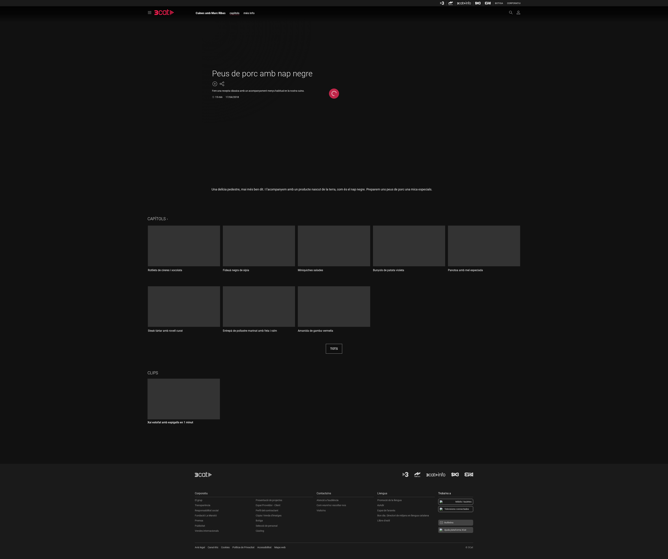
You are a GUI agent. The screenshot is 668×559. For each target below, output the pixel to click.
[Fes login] (518, 12)
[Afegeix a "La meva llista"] (215, 84)
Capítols (157, 219)
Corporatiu (513, 3)
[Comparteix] (222, 84)
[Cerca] (512, 12)
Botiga (499, 3)
